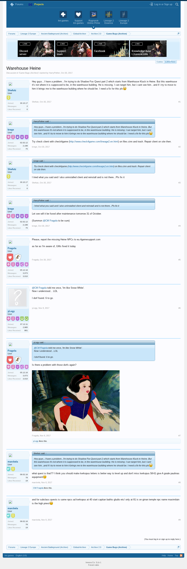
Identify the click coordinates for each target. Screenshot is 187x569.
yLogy (11, 311)
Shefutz (12, 90)
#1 (179, 102)
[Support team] (73, 56)
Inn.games (9, 555)
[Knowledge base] (148, 56)
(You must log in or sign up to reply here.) (162, 539)
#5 (179, 260)
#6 (179, 308)
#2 (179, 147)
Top (176, 555)
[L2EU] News (170, 62)
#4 (179, 226)
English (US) (21, 555)
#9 (179, 520)
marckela (13, 461)
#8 (179, 482)
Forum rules (93, 565)
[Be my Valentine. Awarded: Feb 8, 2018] (10, 257)
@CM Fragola (50, 220)
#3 (179, 183)
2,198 (25, 146)
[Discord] (36, 56)
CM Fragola (38, 488)
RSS (181, 555)
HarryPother (54, 73)
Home (170, 555)
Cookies (160, 62)
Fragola (12, 248)
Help (164, 555)
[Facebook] (111, 56)
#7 (179, 435)
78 (27, 478)
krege (11, 129)
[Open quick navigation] (178, 33)
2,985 (25, 327)
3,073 (25, 273)
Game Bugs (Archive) (29, 73)
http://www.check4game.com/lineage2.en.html (94, 141)
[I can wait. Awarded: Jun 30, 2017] (18, 257)
